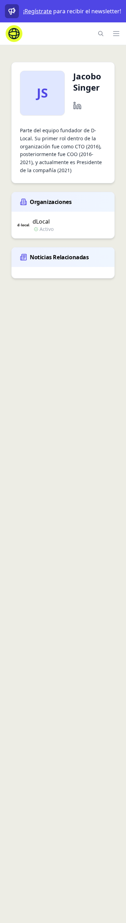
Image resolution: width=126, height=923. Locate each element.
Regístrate (38, 11)
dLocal (41, 221)
